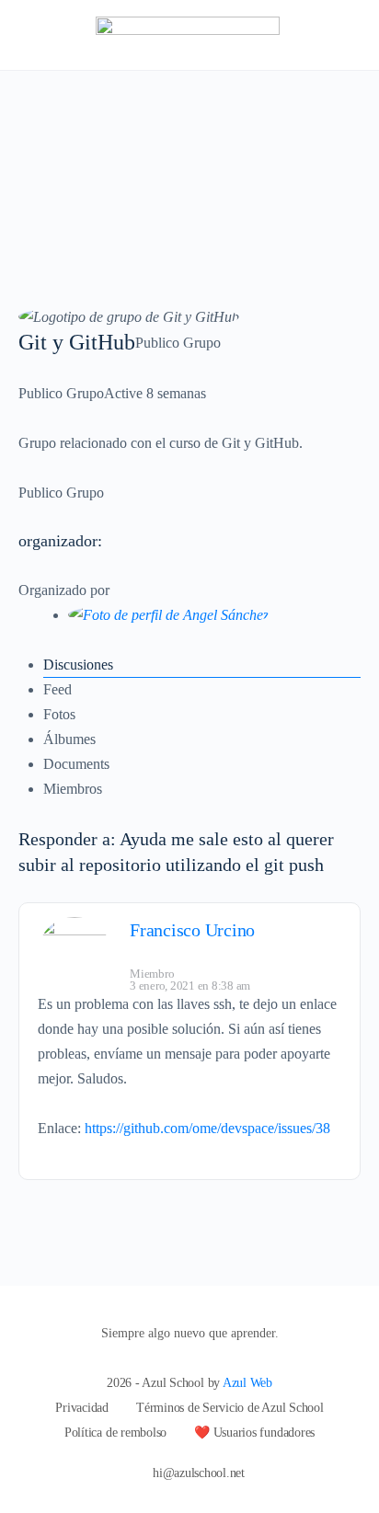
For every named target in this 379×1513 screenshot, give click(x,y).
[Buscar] (345, 35)
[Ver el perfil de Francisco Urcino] (74, 954)
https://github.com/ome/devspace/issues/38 (207, 1128)
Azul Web (247, 1383)
